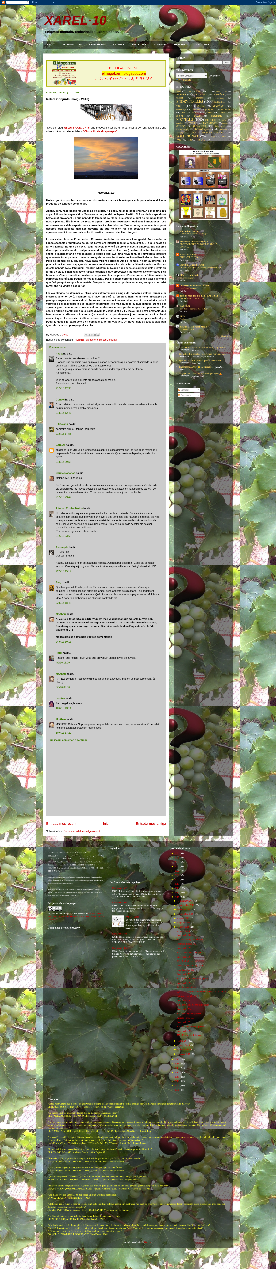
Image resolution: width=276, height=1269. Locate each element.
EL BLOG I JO (72, 44)
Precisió (183, 318)
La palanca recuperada (189, 288)
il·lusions (196, 109)
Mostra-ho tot (226, 336)
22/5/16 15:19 (63, 571)
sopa (213, 136)
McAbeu (61, 614)
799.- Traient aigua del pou (189, 952)
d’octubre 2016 (184, 909)
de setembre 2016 (185, 913)
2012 (177, 1072)
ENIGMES (118, 44)
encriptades (219, 97)
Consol (60, 399)
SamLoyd (180, 132)
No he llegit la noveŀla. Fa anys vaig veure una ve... (202, 353)
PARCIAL (193, 123)
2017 (177, 892)
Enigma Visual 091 (185, 1017)
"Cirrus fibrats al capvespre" (100, 131)
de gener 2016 (183, 1053)
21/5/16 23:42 (63, 497)
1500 (189, 91)
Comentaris (185, 395)
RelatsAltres (220, 126)
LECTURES (202, 44)
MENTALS (184, 119)
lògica (179, 115)
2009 (177, 1085)
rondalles (223, 129)
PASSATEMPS (210, 123)
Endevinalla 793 (184, 1022)
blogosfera (92, 339)
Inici (106, 824)
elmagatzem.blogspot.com (124, 73)
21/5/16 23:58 (63, 536)
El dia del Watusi (187, 329)
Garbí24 (60, 445)
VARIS (179, 139)
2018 (177, 888)
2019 (177, 883)
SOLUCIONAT (187, 135)
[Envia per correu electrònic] (85, 334)
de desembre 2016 (185, 900)
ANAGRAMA (200, 94)
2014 (177, 1063)
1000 (178, 91)
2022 (177, 870)
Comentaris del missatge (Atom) (82, 831)
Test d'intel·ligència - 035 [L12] (193, 308)
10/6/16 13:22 (63, 732)
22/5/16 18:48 (63, 603)
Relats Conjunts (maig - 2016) (190, 965)
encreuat (199, 97)
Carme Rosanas (65, 473)
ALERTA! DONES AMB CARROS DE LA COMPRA (198, 245)
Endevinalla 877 (119, 947)
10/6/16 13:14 (63, 708)
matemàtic (216, 115)
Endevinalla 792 (184, 1030)
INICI (51, 44)
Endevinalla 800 (184, 935)
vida (190, 139)
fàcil (179, 105)
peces (224, 123)
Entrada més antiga (151, 824)
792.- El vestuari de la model (190, 1035)
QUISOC (180, 126)
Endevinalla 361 (119, 933)
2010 (177, 1080)
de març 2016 (183, 1045)
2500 (209, 91)
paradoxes (180, 123)
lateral (195, 112)
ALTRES (80, 339)
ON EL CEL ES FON (189, 257)
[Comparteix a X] (91, 334)
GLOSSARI (160, 44)
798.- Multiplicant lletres (188, 961)
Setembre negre (186, 277)
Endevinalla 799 (184, 947)
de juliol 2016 (183, 922)
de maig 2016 (183, 931)
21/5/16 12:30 (63, 388)
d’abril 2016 (183, 1040)
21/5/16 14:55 (63, 433)
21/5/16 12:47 (63, 413)
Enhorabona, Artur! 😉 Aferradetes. (195, 366)
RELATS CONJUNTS (77, 127)
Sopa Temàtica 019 (185, 969)
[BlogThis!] (88, 334)
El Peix (183, 316)
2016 (177, 896)
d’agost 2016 (183, 918)
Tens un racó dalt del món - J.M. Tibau (199, 295)
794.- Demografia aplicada (189, 1013)
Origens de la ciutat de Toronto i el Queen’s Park (200, 267)
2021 (177, 874)
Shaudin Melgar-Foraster (192, 264)
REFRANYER (199, 126)
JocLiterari (226, 109)
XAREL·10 (76, 20)
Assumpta (62, 547)
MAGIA (198, 115)
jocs (183, 112)
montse (60, 698)
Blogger (147, 1241)
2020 (177, 879)
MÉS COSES (139, 44)
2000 (198, 91)
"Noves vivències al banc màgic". (194, 233)
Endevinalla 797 (184, 974)
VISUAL (201, 139)
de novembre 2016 (185, 905)
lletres (210, 112)
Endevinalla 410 (119, 888)
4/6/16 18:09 (63, 662)
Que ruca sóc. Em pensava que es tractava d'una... (201, 360)
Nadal (224, 120)
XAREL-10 (185, 306)
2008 (177, 1089)
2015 (177, 1059)
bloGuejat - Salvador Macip (193, 326)
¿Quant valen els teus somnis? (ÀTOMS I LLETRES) (201, 991)
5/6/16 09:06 (63, 687)
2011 (177, 1076)
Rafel (59, 653)
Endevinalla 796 (184, 982)
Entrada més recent (61, 824)
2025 (177, 857)
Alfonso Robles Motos (69, 508)
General (200, 106)
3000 (218, 91)
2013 (177, 1067)
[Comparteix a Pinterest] (98, 334)
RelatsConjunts (108, 339)
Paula (59, 353)
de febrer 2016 (184, 1049)
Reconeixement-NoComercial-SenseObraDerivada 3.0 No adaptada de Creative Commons (76, 916)
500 (225, 91)
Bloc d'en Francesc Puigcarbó (194, 241)
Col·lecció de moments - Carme (195, 285)
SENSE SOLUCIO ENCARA (208, 132)
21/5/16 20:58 (63, 462)
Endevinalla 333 (119, 902)
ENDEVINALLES (189, 101)
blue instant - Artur (189, 231)
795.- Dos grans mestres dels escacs (193, 1004)
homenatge (181, 109)
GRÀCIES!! (181, 44)
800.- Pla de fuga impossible (190, 939)
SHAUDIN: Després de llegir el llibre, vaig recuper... (203, 347)
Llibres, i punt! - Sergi (190, 275)
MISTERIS (210, 119)
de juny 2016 (183, 926)
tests (224, 136)
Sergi (59, 582)
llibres (222, 112)
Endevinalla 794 (184, 1009)
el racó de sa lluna (188, 254)
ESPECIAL (219, 101)
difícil (179, 97)
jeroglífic (209, 109)
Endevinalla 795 (184, 1000)
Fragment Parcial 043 (186, 943)
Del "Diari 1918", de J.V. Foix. (193, 298)
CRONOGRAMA (97, 44)
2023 (177, 866)
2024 (177, 861)
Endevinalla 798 (184, 956)
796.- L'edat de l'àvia (186, 987)
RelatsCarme (182, 129)
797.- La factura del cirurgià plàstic (193, 978)
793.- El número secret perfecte (191, 1026)
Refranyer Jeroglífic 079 (188, 996)
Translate (187, 79)
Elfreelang (62, 424)
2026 (177, 853)
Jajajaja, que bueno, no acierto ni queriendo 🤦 (200, 373)
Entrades (184, 389)
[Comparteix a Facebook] (94, 334)
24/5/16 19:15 (63, 641)
